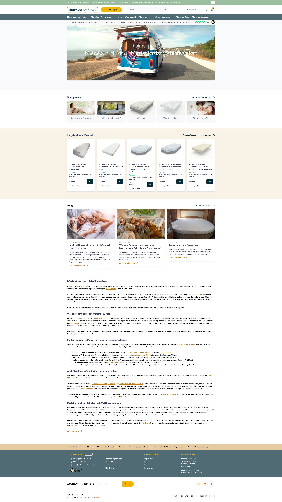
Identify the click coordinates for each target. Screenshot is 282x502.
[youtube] (211, 484)
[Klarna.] (202, 496)
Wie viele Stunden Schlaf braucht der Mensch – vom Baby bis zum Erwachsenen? (140, 246)
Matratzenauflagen (162, 17)
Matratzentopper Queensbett (184, 245)
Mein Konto (109, 468)
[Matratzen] (141, 108)
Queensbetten (166, 352)
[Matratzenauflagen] (171, 108)
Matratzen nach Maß (185, 344)
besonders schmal (196, 294)
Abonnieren (128, 484)
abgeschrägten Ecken (141, 355)
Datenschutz (76, 495)
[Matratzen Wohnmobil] (111, 108)
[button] (218, 165)
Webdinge (97, 497)
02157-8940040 (79, 462)
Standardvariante (99, 318)
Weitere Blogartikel (204, 206)
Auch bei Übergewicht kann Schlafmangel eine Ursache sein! (89, 246)
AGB (68, 495)
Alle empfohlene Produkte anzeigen (197, 135)
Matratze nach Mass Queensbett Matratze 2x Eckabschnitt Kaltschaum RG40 (139, 168)
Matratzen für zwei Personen (131, 384)
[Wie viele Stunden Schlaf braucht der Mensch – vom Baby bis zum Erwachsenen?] (141, 224)
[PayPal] (176, 496)
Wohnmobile (111, 289)
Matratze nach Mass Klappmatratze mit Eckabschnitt (77, 166)
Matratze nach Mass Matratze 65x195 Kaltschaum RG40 (111, 166)
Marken (147, 465)
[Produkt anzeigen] (90, 181)
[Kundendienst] (89, 454)
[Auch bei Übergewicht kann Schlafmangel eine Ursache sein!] (91, 224)
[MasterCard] (182, 496)
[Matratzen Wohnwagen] (81, 108)
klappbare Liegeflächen (139, 352)
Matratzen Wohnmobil (126, 17)
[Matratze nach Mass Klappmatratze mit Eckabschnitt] (81, 150)
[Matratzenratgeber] (201, 108)
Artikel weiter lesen (77, 265)
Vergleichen (76, 186)
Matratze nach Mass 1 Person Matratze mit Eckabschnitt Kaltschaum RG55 (171, 166)
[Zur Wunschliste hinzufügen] (91, 142)
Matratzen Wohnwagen (101, 17)
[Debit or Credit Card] (207, 496)
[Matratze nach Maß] (82, 9)
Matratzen (143, 17)
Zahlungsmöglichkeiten (114, 459)
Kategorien (148, 468)
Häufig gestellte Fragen (82, 459)
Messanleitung (112, 362)
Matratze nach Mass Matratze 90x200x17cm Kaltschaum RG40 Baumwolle (201, 166)
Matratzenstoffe (87, 388)
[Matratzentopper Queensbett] (191, 224)
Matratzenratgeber (200, 17)
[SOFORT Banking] (197, 496)
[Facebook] (198, 484)
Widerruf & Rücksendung (114, 462)
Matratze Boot (182, 17)
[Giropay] (187, 496)
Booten (91, 323)
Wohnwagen (74, 323)
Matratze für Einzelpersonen (103, 384)
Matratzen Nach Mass (76, 17)
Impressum (148, 459)
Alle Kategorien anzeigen (202, 97)
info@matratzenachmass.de (83, 465)
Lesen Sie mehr (73, 431)
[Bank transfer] (212, 496)
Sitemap (85, 495)
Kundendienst (191, 10)
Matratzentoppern (128, 397)
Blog (146, 462)
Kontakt (145, 423)
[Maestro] (192, 496)
